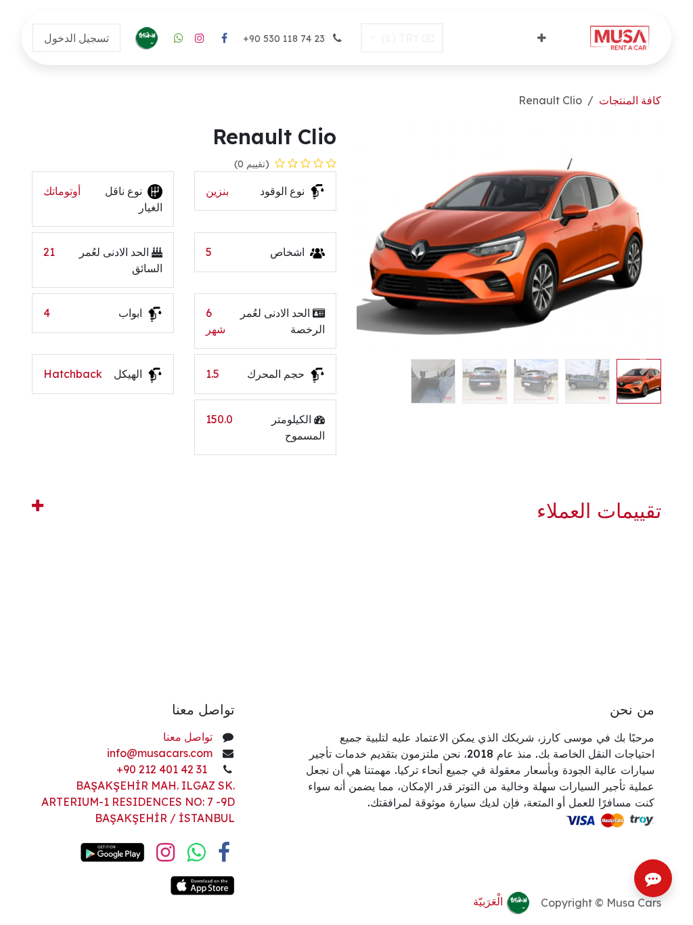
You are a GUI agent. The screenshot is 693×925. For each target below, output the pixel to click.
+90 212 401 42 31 (163, 769)
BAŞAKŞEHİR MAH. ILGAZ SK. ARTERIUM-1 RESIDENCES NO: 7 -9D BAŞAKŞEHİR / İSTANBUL (138, 802)
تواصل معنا (188, 737)
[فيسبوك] (224, 38)
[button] (646, 364)
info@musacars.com (160, 753)
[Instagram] (199, 38)
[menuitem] (541, 37)
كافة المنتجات (630, 100)
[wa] (178, 38)
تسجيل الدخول (76, 38)
